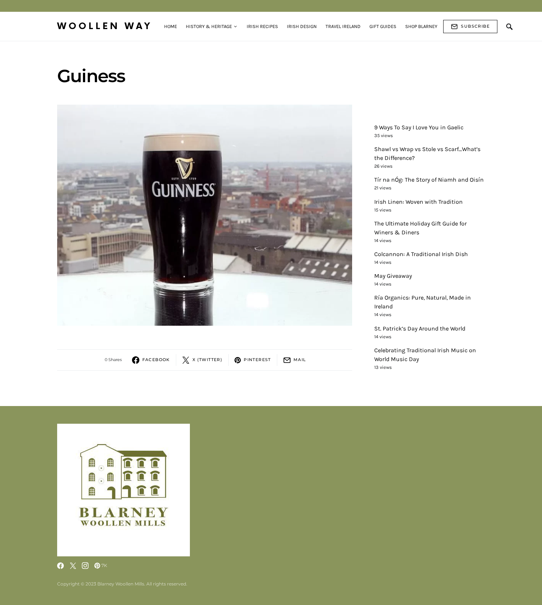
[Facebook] (60, 565)
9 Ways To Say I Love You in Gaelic (418, 127)
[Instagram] (85, 565)
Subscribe (475, 26)
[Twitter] (73, 565)
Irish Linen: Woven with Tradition (418, 201)
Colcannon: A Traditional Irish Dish (421, 254)
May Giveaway (393, 275)
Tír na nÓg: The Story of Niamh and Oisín (429, 179)
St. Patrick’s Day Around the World (419, 328)
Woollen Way (104, 26)
